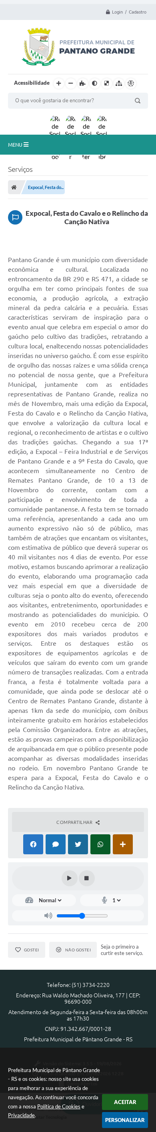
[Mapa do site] (119, 83)
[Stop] (87, 878)
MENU (16, 144)
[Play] (70, 878)
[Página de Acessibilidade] (131, 83)
